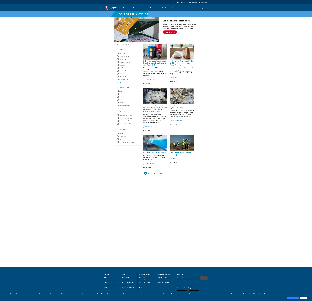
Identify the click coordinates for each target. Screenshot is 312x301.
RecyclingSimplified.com (128, 282)
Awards (106, 280)
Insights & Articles (126, 277)
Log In (206, 8)
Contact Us (142, 285)
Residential (126, 8)
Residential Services (162, 277)
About (173, 8)
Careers (106, 282)
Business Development (128, 287)
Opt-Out (296, 298)
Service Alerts (142, 290)
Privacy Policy (288, 293)
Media (105, 287)
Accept (290, 298)
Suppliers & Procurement (110, 285)
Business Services (161, 280)
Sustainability (164, 8)
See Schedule (142, 280)
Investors (106, 290)
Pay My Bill (142, 277)
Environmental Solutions (149, 8)
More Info (303, 298)
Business (135, 8)
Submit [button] (204, 278)
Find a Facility (125, 285)
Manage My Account (144, 282)
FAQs (140, 287)
